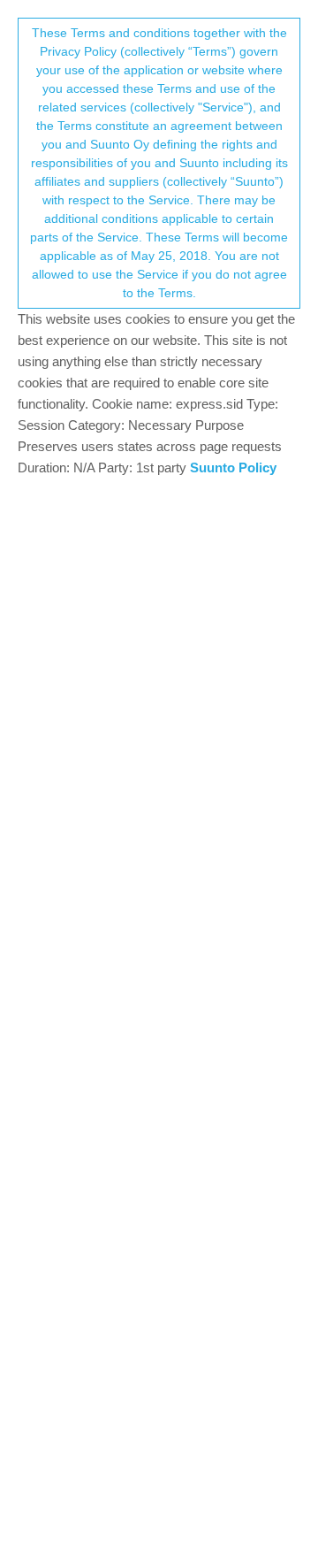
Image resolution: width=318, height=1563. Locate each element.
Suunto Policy (233, 467)
